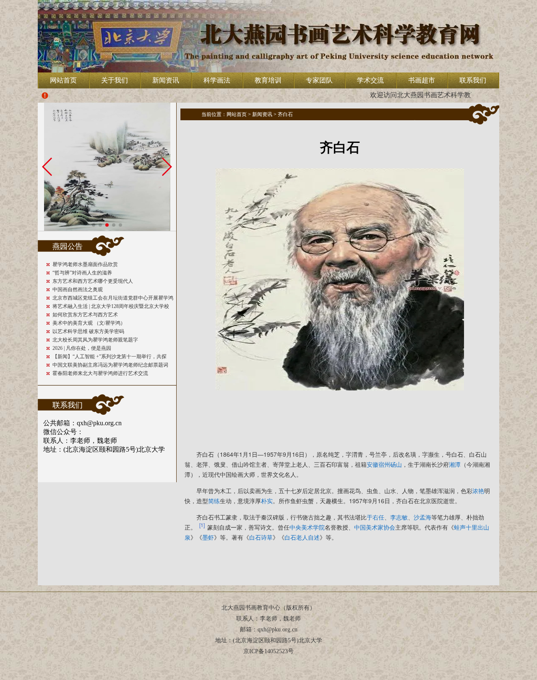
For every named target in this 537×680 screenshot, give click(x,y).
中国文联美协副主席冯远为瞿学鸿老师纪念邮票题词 (110, 365)
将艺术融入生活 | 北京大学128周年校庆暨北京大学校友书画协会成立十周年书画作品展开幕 (110, 306)
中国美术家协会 (374, 527)
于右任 (375, 517)
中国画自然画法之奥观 (77, 289)
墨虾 (208, 537)
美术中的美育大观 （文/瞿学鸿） (88, 323)
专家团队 (319, 80)
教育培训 (268, 80)
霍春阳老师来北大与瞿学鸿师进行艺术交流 (100, 373)
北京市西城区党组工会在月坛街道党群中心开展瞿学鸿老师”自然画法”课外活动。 (112, 298)
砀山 (396, 464)
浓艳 (478, 490)
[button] (93, 225)
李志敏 (399, 517)
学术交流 (370, 80)
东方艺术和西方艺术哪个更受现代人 (92, 281)
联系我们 (472, 80)
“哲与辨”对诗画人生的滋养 (82, 273)
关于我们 (114, 80)
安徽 (372, 464)
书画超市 (421, 80)
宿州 (384, 464)
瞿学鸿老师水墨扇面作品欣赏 (85, 264)
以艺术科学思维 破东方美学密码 (88, 331)
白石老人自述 (302, 537)
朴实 (267, 500)
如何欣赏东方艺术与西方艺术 (85, 315)
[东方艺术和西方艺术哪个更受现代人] (107, 228)
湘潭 (455, 464)
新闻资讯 (165, 80)
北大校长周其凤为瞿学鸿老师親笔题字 (95, 340)
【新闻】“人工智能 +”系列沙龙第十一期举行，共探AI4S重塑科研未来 (109, 357)
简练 (214, 500)
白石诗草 (261, 537)
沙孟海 (422, 517)
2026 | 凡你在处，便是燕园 (81, 348)
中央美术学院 (307, 527)
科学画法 (216, 80)
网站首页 (63, 80)
